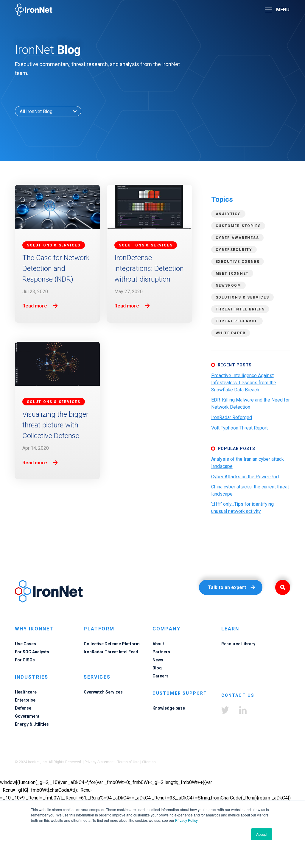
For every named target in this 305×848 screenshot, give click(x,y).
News (157, 660)
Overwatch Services (103, 692)
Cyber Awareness (237, 238)
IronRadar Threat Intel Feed (111, 651)
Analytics (228, 214)
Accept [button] (261, 834)
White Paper (231, 333)
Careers (160, 676)
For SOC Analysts (32, 651)
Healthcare (26, 692)
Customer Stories (238, 226)
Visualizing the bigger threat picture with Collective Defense (55, 425)
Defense (23, 708)
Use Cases (25, 643)
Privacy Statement (100, 762)
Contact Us (237, 695)
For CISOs (25, 660)
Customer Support (179, 693)
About (158, 643)
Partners (161, 651)
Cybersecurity (234, 250)
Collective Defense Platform (112, 643)
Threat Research (237, 321)
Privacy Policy (186, 820)
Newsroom (228, 285)
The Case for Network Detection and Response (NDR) (56, 268)
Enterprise (25, 700)
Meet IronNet (232, 273)
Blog (157, 668)
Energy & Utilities (32, 724)
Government (27, 716)
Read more (34, 306)
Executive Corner (238, 262)
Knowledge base (168, 708)
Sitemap (148, 762)
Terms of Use (128, 762)
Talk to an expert (227, 587)
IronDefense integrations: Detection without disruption (149, 268)
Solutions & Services (242, 297)
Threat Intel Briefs (240, 309)
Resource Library (238, 643)
